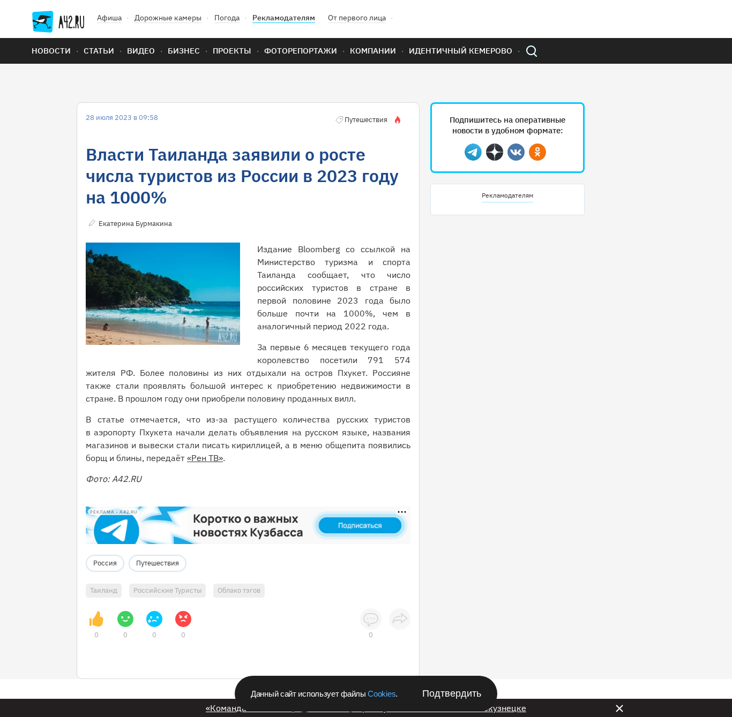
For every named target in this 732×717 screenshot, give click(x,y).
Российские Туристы (167, 590)
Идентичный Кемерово (460, 51)
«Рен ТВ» (205, 457)
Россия (105, 563)
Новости (51, 51)
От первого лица (357, 17)
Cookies (381, 693)
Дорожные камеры (168, 17)
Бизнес (184, 51)
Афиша (109, 17)
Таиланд (103, 590)
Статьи (99, 51)
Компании (373, 51)
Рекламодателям (283, 17)
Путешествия (157, 563)
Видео (141, 51)
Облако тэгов (239, 590)
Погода (227, 17)
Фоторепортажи (300, 51)
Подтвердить (451, 693)
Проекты (232, 51)
